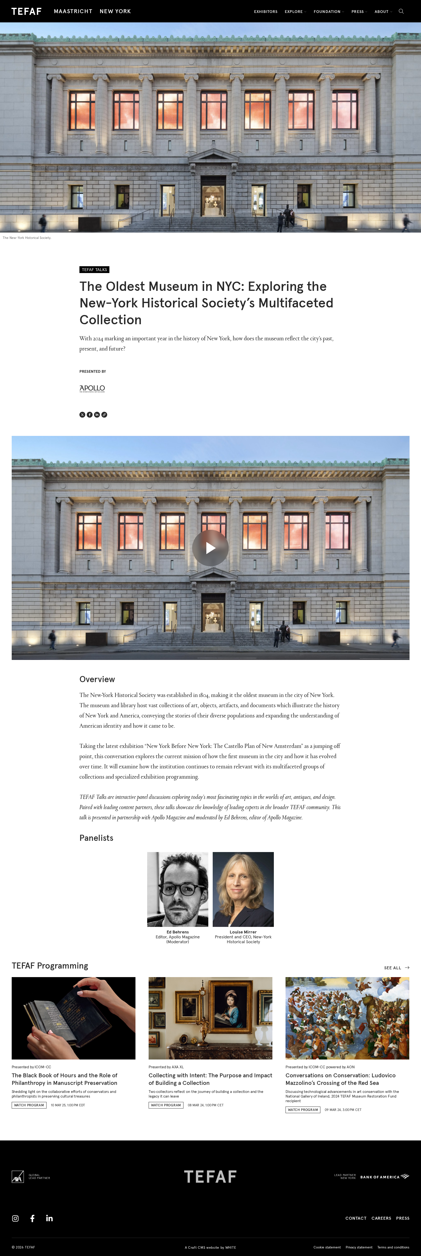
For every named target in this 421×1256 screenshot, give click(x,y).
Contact (355, 1218)
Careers (381, 1218)
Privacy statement (359, 1247)
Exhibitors (265, 12)
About (382, 12)
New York (115, 11)
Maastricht (73, 11)
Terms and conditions (393, 1247)
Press (358, 12)
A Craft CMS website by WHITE (210, 1247)
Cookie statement (327, 1247)
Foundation (327, 12)
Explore (294, 12)
